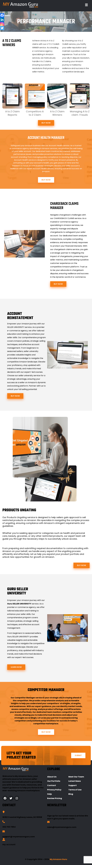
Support (72, 785)
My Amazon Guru (58, 859)
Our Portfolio (53, 781)
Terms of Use (74, 789)
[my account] (3, 839)
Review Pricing (54, 798)
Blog (70, 794)
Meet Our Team (76, 776)
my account (8, 844)
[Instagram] (2, 24)
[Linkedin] (2, 20)
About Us (51, 776)
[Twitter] (2, 28)
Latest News (74, 781)
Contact (51, 785)
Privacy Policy (54, 789)
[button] (86, 5)
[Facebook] (2, 15)
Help (49, 794)
